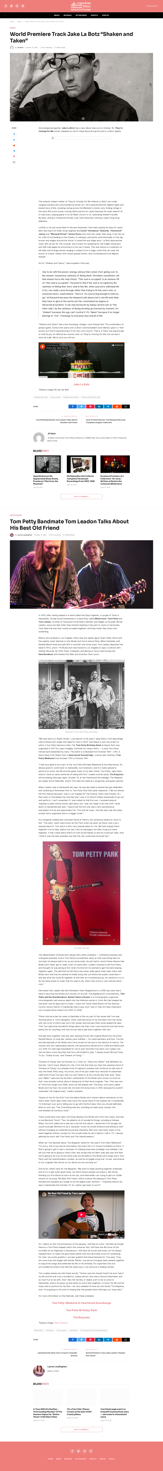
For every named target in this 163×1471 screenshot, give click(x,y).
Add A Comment (81, 496)
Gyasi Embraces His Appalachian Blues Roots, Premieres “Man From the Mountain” (45, 480)
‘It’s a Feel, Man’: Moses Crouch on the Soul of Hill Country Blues (79, 1412)
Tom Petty (73, 1330)
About (112, 1459)
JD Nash (20, 47)
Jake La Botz (82, 384)
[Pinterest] (14, 156)
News (13, 28)
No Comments (47, 47)
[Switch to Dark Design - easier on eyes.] (154, 15)
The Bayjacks (81, 1317)
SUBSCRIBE (152, 6)
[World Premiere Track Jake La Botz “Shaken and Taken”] (81, 87)
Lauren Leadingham (24, 535)
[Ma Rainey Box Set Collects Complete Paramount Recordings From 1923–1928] (81, 464)
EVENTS (94, 15)
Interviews (16, 515)
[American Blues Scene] (81, 6)
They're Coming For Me (90, 397)
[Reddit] (14, 145)
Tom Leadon (61, 1330)
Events (92, 1459)
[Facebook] (14, 134)
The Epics (50, 1330)
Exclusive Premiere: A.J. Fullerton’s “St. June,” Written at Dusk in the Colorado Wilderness (112, 480)
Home (50, 1459)
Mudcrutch (38, 1330)
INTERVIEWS (81, 15)
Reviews (68, 1459)
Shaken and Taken (71, 397)
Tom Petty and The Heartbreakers (93, 1330)
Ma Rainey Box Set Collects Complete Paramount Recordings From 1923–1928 (81, 479)
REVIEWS (68, 15)
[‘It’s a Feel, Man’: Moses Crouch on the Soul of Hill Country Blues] (81, 1397)
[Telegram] (14, 151)
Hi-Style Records (40, 397)
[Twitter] (14, 140)
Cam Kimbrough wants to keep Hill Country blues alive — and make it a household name (114, 1413)
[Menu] (5, 15)
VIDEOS (105, 15)
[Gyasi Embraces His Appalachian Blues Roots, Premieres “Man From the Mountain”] (48, 464)
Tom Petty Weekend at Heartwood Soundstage (81, 1302)
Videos (102, 1459)
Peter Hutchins (61, 1323)
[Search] (158, 15)
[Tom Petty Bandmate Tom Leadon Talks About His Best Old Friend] (81, 574)
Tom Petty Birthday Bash (81, 1310)
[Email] (14, 162)
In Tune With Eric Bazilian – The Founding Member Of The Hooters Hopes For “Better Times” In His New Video (47, 1413)
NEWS (57, 15)
